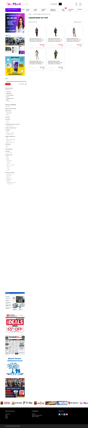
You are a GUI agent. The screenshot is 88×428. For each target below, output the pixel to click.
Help (6, 415)
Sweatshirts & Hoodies (11, 182)
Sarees (7, 115)
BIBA (8, 100)
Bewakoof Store (10, 98)
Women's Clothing (9, 172)
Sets (7, 147)
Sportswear (8, 144)
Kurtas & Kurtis (9, 112)
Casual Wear (28, 10)
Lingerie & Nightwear (53, 10)
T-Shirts (8, 169)
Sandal (7, 120)
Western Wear (44, 10)
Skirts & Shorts (9, 160)
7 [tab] (43, 406)
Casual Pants (8, 174)
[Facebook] (59, 414)
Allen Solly (9, 93)
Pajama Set (8, 140)
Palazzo (7, 157)
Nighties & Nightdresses (10, 139)
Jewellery (7, 130)
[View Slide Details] (5, 403)
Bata (8, 96)
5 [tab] (40, 406)
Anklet (7, 131)
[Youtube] (67, 414)
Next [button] (86, 403)
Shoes (7, 122)
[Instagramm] (64, 414)
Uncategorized (8, 149)
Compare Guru (71, 10)
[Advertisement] (16, 239)
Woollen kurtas (10, 183)
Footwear (7, 119)
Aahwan (8, 91)
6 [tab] (41, 406)
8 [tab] (44, 406)
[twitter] (62, 414)
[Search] (60, 4)
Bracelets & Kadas (9, 134)
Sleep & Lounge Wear (10, 142)
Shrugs (7, 159)
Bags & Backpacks (10, 125)
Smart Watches (9, 152)
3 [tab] (37, 406)
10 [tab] (47, 406)
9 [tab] (46, 406)
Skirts (8, 163)
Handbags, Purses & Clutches (12, 124)
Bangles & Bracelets (10, 133)
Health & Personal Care (10, 128)
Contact (80, 9)
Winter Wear (8, 181)
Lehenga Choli (9, 178)
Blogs (6, 417)
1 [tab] (34, 406)
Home (30, 14)
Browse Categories (12, 9)
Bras (7, 138)
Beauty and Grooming (10, 108)
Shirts (8, 167)
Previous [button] (2, 403)
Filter (8, 84)
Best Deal (64, 9)
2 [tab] (35, 406)
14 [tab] (53, 406)
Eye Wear (7, 117)
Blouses (8, 166)
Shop (23, 9)
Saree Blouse (8, 179)
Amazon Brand (10, 95)
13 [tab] (52, 406)
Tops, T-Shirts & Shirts (10, 165)
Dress (7, 156)
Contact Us (7, 414)
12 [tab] (50, 406)
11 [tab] (49, 406)
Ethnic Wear (35, 10)
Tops (8, 170)
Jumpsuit (8, 176)
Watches (7, 151)
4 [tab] (38, 406)
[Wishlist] (80, 4)
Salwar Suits (8, 113)
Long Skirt (9, 162)
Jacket (7, 145)
